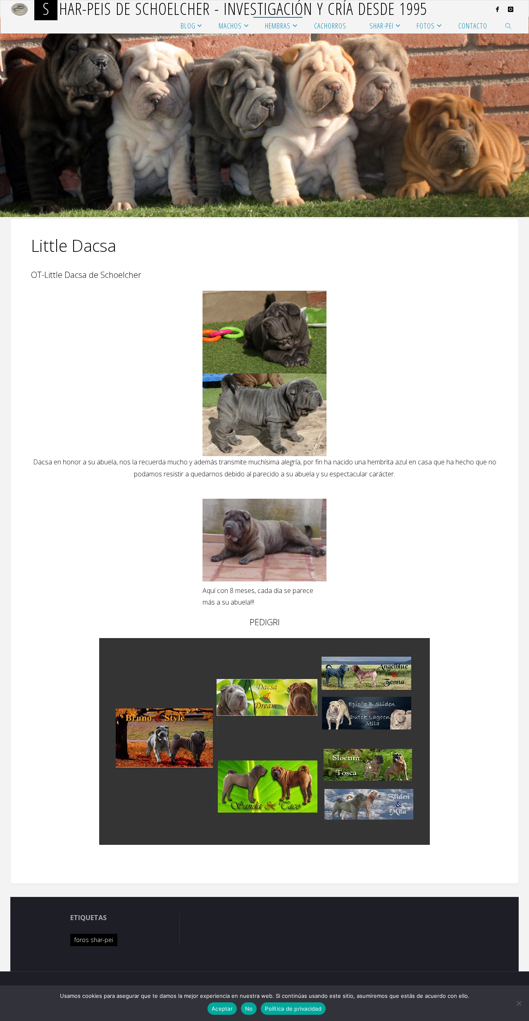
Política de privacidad (293, 1008)
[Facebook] (497, 9)
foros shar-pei (93, 940)
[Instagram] (510, 9)
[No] (519, 1003)
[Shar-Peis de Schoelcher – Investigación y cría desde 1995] (19, 8)
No (249, 1008)
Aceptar (222, 1008)
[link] (508, 25)
